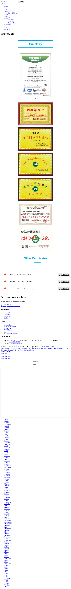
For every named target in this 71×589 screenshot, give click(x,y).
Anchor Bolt (8, 325)
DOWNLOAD (65, 275)
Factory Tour (12, 23)
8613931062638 (5, 356)
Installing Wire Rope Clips (55, 348)
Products (7, 11)
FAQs (6, 16)
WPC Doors (8, 330)
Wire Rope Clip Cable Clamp (25, 350)
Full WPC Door (12, 13)
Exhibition (11, 19)
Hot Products (45, 346)
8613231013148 (5, 358)
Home (6, 9)
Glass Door (7, 328)
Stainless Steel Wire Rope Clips (24, 348)
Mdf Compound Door (40, 348)
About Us (7, 18)
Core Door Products (10, 326)
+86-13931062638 (14, 342)
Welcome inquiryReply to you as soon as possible (10, 305)
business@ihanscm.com (15, 343)
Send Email (4, 353)
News (6, 14)
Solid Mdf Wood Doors (8, 348)
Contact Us (7, 24)
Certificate (11, 21)
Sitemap (52, 346)
